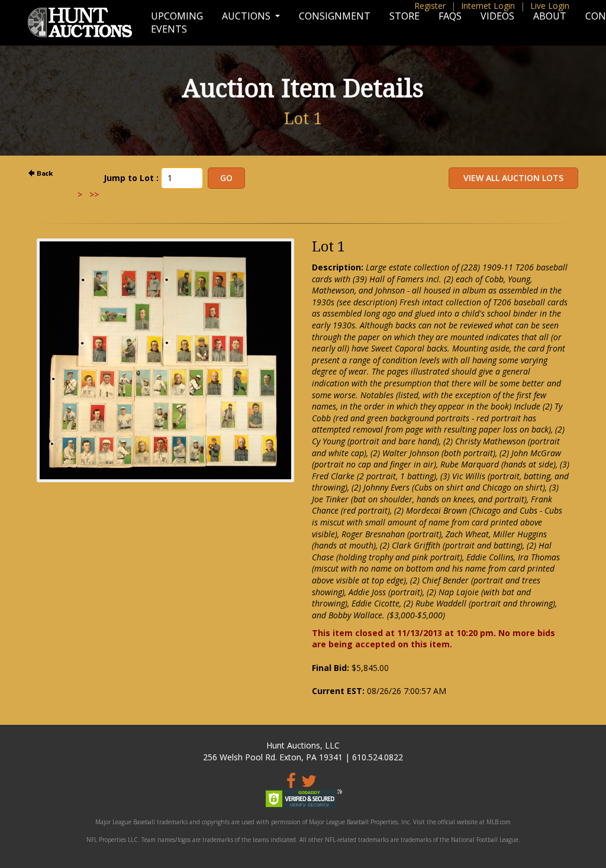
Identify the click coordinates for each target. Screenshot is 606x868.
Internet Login (488, 5)
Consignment (334, 15)
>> (94, 194)
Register (430, 5)
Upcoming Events (177, 22)
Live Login (549, 5)
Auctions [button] (247, 15)
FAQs (450, 15)
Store (404, 15)
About (549, 15)
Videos (497, 15)
